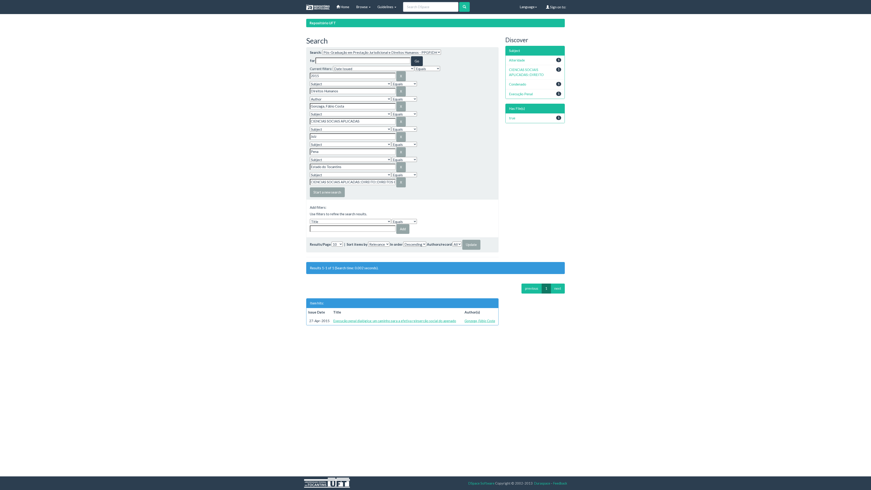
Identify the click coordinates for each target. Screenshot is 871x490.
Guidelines (385, 7)
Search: (316, 52)
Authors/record (439, 244)
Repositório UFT (323, 23)
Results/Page (320, 244)
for (312, 61)
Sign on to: (557, 7)
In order (396, 244)
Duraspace (542, 483)
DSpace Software (481, 483)
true (512, 118)
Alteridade (517, 60)
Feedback (560, 483)
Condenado (517, 84)
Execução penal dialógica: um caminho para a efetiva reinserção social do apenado (394, 321)
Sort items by (357, 244)
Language (527, 7)
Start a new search (327, 192)
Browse (362, 7)
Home (344, 7)
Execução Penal (521, 94)
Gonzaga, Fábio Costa (480, 321)
